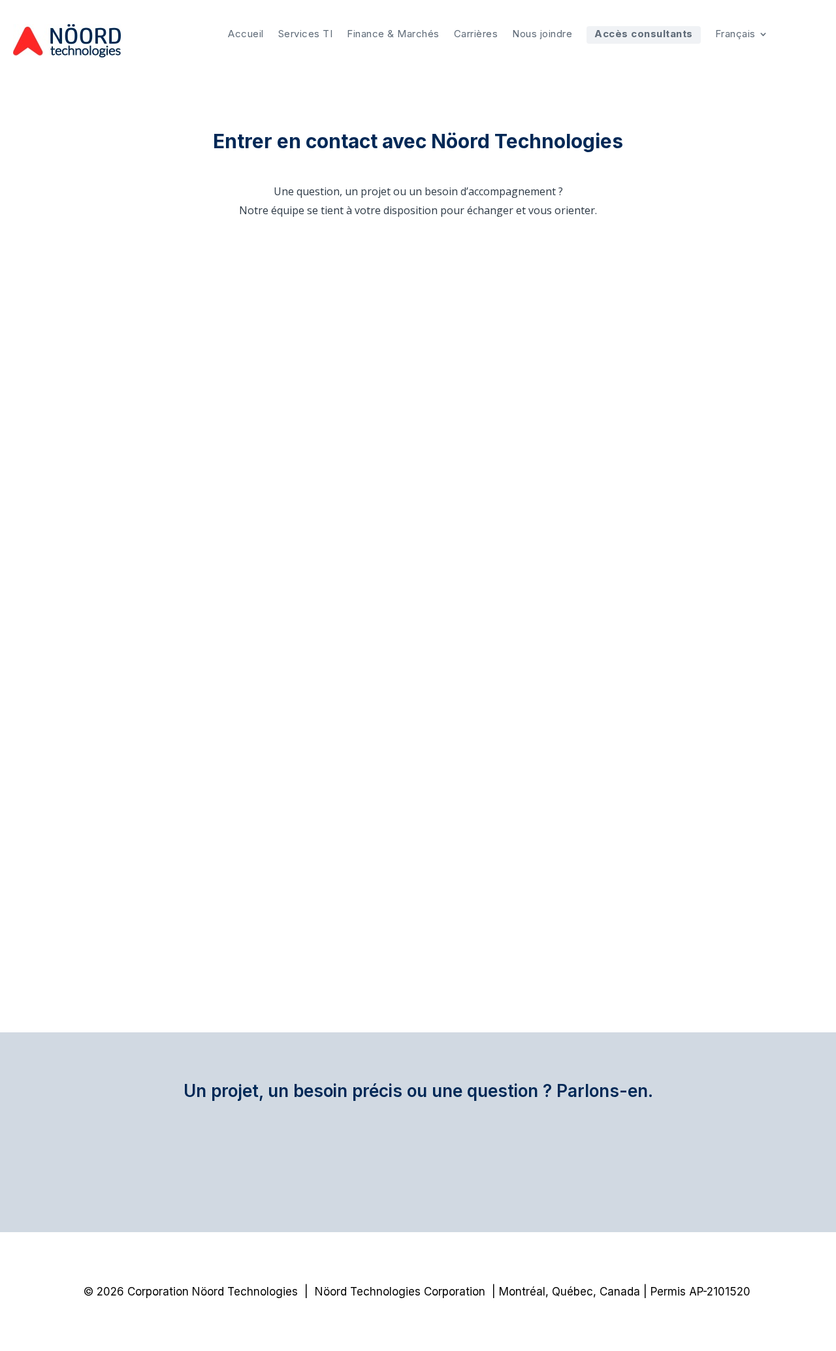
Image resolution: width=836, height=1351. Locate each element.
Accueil (246, 34)
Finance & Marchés (393, 34)
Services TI (305, 34)
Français (735, 34)
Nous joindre (542, 34)
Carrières (476, 34)
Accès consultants (643, 33)
